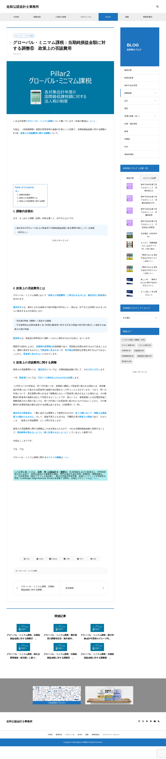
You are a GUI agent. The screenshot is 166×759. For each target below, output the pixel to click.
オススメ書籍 (128, 345)
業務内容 (37, 17)
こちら (91, 121)
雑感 (126, 131)
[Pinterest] (151, 721)
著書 (127, 17)
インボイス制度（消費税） (133, 340)
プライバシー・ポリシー (111, 735)
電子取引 (126, 361)
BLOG (108, 17)
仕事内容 (126, 350)
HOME (16, 17)
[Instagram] (139, 721)
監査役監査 (128, 78)
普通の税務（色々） (132, 116)
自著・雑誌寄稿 (130, 124)
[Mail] (155, 721)
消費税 (127, 139)
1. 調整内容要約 (23, 195)
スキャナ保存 (144, 345)
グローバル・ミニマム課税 (24, 36)
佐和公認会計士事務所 (22, 6)
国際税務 (128, 93)
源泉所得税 (128, 154)
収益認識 (139, 350)
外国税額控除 (128, 356)
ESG (126, 147)
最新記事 (128, 70)
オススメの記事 (149, 178)
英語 (126, 108)
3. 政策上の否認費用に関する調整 (31, 201)
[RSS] (159, 721)
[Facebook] (147, 721)
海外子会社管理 (130, 85)
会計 (126, 101)
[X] (143, 721)
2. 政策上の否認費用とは (27, 198)
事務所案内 (147, 17)
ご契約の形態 (60, 17)
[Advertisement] (60, 158)
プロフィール (85, 17)
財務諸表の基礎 (144, 356)
